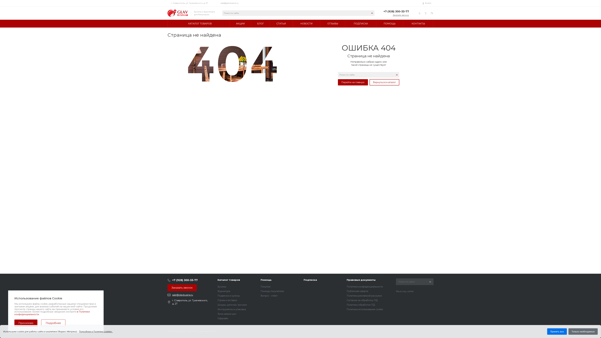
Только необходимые (583, 331)
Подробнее (53, 323)
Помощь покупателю (272, 291)
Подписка (310, 279)
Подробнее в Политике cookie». (96, 331)
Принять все (557, 331)
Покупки (265, 286)
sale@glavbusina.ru (230, 3)
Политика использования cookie (365, 309)
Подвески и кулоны (229, 295)
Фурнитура (224, 291)
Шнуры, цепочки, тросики (232, 304)
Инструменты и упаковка (232, 309)
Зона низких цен (227, 313)
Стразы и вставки (227, 300)
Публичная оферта (357, 291)
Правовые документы (361, 279)
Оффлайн (223, 318)
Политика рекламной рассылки (364, 295)
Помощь (266, 279)
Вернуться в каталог (384, 82)
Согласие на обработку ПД (362, 300)
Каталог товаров (229, 279)
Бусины (222, 286)
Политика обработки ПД (361, 304)
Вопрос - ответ (269, 295)
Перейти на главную (353, 82)
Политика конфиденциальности (365, 286)
